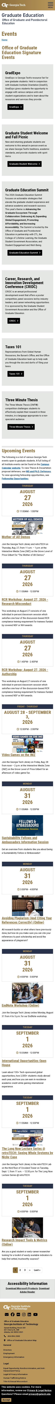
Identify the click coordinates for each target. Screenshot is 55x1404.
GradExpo (14, 107)
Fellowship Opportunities (15, 478)
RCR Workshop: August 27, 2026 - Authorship (25, 672)
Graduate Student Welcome (23, 164)
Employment (9, 1353)
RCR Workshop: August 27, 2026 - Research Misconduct (25, 602)
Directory (7, 1350)
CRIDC (12, 320)
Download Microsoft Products (22, 1288)
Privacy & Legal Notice (39, 1390)
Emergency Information (13, 1357)
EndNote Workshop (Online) (20, 1005)
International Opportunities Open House (24, 1063)
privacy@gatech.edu (39, 1394)
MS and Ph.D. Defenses (38, 471)
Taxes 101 (14, 374)
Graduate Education (23, 15)
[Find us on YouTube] (35, 1315)
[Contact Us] (7, 1315)
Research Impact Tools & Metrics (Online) (24, 1242)
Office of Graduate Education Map (22, 1340)
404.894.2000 (13, 1336)
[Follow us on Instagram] (24, 1315)
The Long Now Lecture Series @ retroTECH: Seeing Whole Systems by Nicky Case (27, 1153)
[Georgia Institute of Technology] (14, 4)
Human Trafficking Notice (14, 1378)
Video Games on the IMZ (18, 755)
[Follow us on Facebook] (13, 1315)
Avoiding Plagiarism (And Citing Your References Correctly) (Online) (27, 920)
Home (4, 40)
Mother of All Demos (16, 537)
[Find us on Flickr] (18, 1315)
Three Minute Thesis (19, 427)
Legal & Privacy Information (15, 1374)
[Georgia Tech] (16, 1307)
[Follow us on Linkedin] (29, 1315)
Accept (6, 1400)
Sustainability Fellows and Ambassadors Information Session (25, 840)
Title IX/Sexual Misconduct (15, 1381)
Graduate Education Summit (23, 252)
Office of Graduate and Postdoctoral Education (24, 21)
